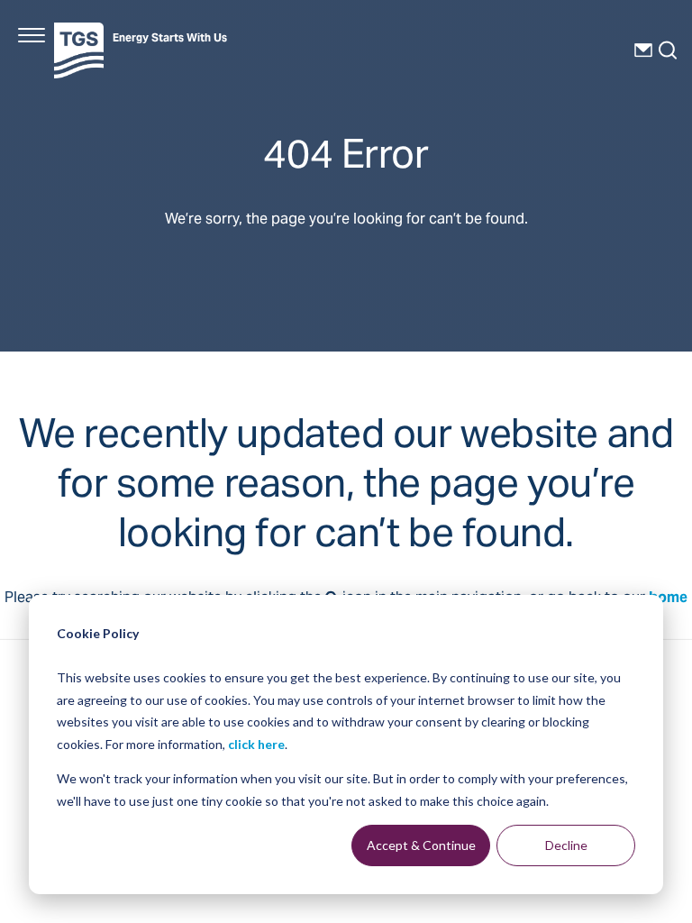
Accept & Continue (421, 845)
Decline (566, 845)
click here (256, 744)
